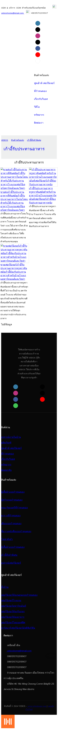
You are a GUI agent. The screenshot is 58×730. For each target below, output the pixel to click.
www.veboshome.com (37, 706)
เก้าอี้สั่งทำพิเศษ (34, 140)
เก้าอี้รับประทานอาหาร (24, 149)
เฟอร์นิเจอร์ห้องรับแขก (13, 611)
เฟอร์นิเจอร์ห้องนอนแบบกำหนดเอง (19, 595)
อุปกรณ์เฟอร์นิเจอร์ (11, 563)
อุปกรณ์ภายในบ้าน (11, 437)
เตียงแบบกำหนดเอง (11, 523)
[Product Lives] (8, 727)
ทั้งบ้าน (4, 587)
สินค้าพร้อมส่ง (17, 140)
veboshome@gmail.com (12, 13)
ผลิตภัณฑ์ (6, 442)
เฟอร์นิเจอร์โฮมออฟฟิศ (13, 622)
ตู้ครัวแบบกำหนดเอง (11, 500)
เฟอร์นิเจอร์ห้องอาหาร (12, 617)
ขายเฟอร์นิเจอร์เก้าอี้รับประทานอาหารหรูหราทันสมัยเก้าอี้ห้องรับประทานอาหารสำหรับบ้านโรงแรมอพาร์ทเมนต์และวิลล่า (13, 272)
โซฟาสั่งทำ (7, 539)
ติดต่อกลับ (6, 470)
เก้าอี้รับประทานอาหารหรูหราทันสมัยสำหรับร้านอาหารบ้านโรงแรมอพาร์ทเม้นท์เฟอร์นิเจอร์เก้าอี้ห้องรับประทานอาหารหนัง (42, 196)
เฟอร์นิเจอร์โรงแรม (11, 600)
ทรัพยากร (6, 464)
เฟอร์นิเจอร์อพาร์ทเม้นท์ (13, 606)
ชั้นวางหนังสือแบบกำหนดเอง (16, 531)
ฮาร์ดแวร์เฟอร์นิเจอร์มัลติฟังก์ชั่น (18, 628)
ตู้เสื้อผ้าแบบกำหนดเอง (13, 492)
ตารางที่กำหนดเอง (11, 515)
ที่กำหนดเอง (7, 454)
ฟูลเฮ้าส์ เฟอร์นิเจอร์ (11, 448)
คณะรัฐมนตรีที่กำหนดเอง (14, 507)
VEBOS (4, 140)
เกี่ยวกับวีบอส (8, 459)
